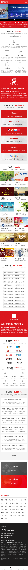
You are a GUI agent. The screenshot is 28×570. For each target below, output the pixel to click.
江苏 (2, 509)
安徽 (6, 503)
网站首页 (3, 569)
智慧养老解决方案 (19, 303)
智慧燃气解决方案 (8, 300)
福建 (2, 503)
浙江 (25, 506)
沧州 (23, 512)
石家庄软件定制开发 (14, 546)
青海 (25, 503)
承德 (19, 512)
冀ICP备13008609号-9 (6, 558)
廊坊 (2, 518)
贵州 (17, 506)
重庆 (17, 503)
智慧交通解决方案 (19, 273)
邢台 (10, 509)
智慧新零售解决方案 (19, 285)
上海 (2, 515)
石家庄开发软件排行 (13, 554)
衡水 (23, 515)
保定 (6, 509)
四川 (21, 506)
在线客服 (10, 569)
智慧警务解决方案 (8, 279)
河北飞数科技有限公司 (6, 545)
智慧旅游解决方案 (8, 294)
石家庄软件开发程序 (14, 551)
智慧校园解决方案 (19, 276)
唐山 (22, 509)
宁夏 (21, 503)
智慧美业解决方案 (8, 291)
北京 (6, 518)
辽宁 (11, 515)
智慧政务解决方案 (19, 288)
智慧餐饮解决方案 (19, 300)
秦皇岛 (17, 509)
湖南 (10, 500)
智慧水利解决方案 (19, 282)
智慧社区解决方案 (8, 303)
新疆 (2, 500)
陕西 (6, 506)
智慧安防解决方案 (19, 279)
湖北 (13, 500)
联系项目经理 (14, 470)
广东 (6, 500)
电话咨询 (24, 569)
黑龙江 (6, 515)
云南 (13, 506)
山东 (21, 500)
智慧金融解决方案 (8, 288)
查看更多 (14, 456)
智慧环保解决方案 (19, 291)
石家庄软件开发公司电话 (12, 548)
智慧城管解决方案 (8, 306)
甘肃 (2, 506)
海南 (13, 503)
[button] (13, 19)
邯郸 (13, 509)
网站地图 (15, 558)
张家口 (15, 512)
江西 (25, 500)
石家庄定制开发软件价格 (14, 552)
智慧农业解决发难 (8, 285)
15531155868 (11, 540)
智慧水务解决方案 (8, 297)
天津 (11, 512)
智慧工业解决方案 (19, 294)
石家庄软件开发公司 (19, 545)
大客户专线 (17, 569)
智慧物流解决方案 (8, 282)
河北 (7, 512)
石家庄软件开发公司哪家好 (13, 549)
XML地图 (21, 558)
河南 (17, 500)
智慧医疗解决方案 (8, 276)
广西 (10, 503)
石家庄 (2, 512)
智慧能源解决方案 (19, 306)
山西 (19, 515)
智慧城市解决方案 (8, 273)
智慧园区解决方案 (19, 297)
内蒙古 (15, 515)
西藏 (10, 506)
